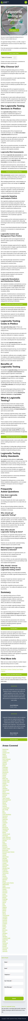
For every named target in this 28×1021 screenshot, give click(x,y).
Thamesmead (5, 915)
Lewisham (4, 822)
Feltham (4, 926)
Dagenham (5, 939)
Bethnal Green (5, 793)
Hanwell (4, 876)
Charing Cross (15, 669)
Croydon (4, 863)
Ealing (4, 874)
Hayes (4, 928)
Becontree (4, 930)
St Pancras (5, 770)
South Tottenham (6, 837)
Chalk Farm (5, 785)
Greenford (4, 891)
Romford (4, 946)
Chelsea (9, 669)
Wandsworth (5, 772)
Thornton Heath (6, 834)
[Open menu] (25, 2)
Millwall (4, 803)
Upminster (4, 951)
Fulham (4, 775)
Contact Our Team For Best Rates (14, 171)
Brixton (4, 765)
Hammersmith (5, 790)
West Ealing (5, 864)
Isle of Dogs (5, 809)
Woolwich (4, 879)
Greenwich (5, 816)
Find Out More (14, 628)
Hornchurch (5, 948)
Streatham (4, 788)
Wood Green (5, 856)
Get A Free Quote (14, 739)
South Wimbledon (6, 814)
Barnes (4, 796)
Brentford (4, 845)
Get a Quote (13, 30)
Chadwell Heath (6, 938)
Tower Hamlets (6, 798)
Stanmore (4, 921)
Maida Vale (5, 778)
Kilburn (4, 791)
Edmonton (4, 895)
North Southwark (6, 759)
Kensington (5, 768)
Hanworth (4, 920)
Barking (4, 897)
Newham (4, 866)
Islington (4, 783)
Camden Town (5, 780)
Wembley (4, 858)
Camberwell (5, 760)
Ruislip (4, 941)
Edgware (4, 907)
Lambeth (4, 762)
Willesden (4, 817)
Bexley (4, 934)
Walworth (4, 764)
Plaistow (4, 853)
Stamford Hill (5, 829)
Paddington (5, 767)
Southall (4, 900)
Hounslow (4, 892)
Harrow (4, 902)
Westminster (4, 669)
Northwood (5, 943)
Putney (4, 786)
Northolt (4, 908)
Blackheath (5, 827)
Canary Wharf (5, 808)
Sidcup (4, 913)
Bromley (4, 821)
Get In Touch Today (14, 53)
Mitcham (4, 825)
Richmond (4, 847)
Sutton (4, 886)
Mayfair (21, 669)
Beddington (5, 860)
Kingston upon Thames (8, 882)
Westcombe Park (6, 838)
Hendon (4, 855)
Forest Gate (5, 861)
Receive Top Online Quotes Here (14, 436)
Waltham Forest (6, 887)
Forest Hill (4, 801)
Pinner (4, 931)
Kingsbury (4, 869)
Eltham (4, 881)
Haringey (4, 840)
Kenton (4, 894)
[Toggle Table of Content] (14, 58)
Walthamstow (5, 884)
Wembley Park (6, 868)
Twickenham (5, 873)
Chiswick (4, 804)
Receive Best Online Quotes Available (14, 304)
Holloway (4, 795)
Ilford (3, 904)
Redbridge (5, 899)
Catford (4, 824)
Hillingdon (4, 933)
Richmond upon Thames (8, 851)
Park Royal (5, 835)
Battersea (4, 757)
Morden (4, 832)
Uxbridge (4, 944)
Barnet (4, 912)
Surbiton (4, 889)
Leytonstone (5, 871)
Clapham (3, 671)
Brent (3, 842)
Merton (4, 812)
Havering (4, 949)
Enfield (4, 925)
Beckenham (5, 850)
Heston (4, 905)
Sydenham (5, 819)
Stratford (4, 843)
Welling (4, 910)
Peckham (4, 773)
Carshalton (5, 878)
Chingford (4, 918)
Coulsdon (4, 923)
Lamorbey (4, 917)
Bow (3, 811)
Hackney (4, 806)
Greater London (6, 848)
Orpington (4, 936)
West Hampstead (6, 799)
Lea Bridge (5, 830)
